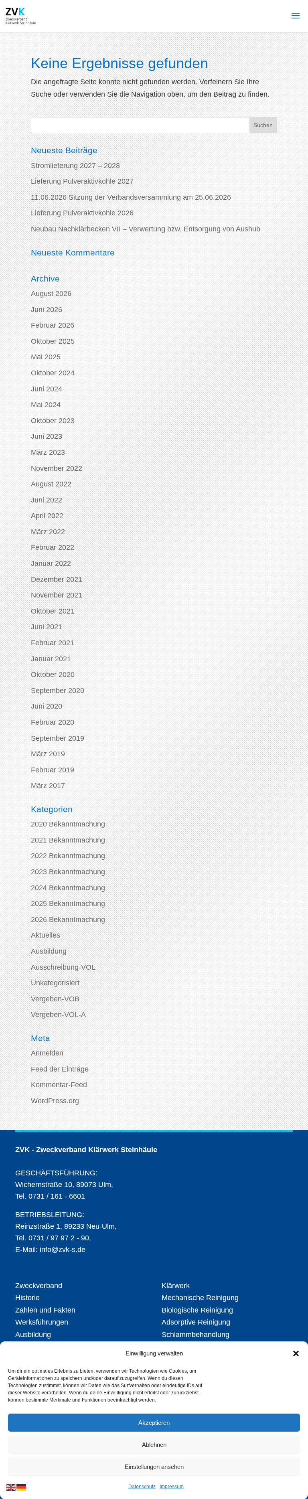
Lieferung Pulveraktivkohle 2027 (82, 181)
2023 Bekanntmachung (68, 872)
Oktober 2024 (53, 373)
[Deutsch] (21, 1487)
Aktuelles (45, 935)
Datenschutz (142, 1486)
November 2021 (56, 595)
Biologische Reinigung (197, 1310)
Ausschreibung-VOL (63, 967)
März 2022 (48, 532)
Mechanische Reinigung (200, 1298)
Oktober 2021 (53, 611)
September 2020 (57, 691)
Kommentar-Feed (59, 1085)
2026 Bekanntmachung (68, 920)
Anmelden (47, 1053)
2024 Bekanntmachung (68, 888)
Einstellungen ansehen (154, 1466)
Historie (27, 1298)
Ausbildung (49, 951)
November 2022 (56, 468)
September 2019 (57, 738)
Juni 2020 (46, 706)
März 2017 (48, 786)
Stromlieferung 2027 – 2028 (75, 166)
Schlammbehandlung (195, 1335)
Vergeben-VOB (55, 999)
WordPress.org (55, 1101)
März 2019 (48, 754)
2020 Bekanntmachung (68, 824)
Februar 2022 (52, 547)
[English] (11, 1487)
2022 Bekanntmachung (68, 856)
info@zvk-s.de (61, 1250)
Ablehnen (154, 1444)
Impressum (172, 1486)
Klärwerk (176, 1286)
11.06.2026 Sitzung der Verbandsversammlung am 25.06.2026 (131, 197)
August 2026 (51, 294)
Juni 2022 (46, 500)
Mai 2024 (46, 405)
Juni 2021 (46, 627)
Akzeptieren (154, 1422)
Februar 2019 (52, 770)
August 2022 (51, 484)
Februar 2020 (52, 722)
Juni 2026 (46, 310)
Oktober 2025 (53, 341)
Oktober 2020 (53, 674)
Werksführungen (41, 1322)
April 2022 (47, 516)
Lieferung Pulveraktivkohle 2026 (82, 213)
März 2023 (48, 452)
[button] (296, 1353)
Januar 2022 (51, 563)
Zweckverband (38, 1286)
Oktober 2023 (53, 421)
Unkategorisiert (55, 983)
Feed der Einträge (60, 1069)
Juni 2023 (46, 436)
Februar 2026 (52, 325)
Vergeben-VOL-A (58, 1015)
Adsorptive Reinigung (196, 1322)
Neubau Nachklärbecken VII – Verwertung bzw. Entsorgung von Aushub (145, 229)
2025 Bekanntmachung (68, 903)
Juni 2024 (46, 389)
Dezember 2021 (56, 579)
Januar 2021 (51, 659)
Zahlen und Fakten (45, 1310)
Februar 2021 (52, 643)
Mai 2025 (46, 357)
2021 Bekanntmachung (68, 840)
